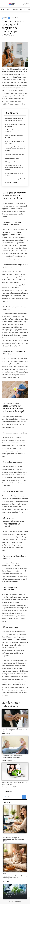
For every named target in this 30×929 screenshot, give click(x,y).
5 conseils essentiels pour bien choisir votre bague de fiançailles (15, 730)
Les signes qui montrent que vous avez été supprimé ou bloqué (14, 119)
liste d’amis (17, 77)
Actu (4, 873)
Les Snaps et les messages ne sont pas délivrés (15, 131)
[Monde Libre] (12, 3)
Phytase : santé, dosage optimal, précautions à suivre (14, 893)
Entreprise (5, 835)
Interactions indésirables (12, 158)
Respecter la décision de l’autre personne (14, 174)
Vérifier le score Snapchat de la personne (14, 136)
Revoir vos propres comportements (15, 179)
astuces (15, 80)
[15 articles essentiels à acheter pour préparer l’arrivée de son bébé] (15, 745)
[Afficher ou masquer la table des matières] (22, 113)
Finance (4, 787)
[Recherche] (23, 3)
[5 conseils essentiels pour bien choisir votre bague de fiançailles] (15, 718)
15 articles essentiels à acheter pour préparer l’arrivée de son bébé (12, 757)
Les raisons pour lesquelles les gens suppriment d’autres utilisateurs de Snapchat (15, 148)
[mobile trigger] (3, 3)
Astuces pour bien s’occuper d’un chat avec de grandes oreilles (15, 877)
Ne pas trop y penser (11, 182)
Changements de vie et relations (14, 154)
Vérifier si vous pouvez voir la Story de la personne (15, 142)
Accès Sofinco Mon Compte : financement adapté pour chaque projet (13, 839)
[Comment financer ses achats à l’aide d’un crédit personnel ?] (15, 771)
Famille (4, 760)
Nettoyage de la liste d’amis (13, 162)
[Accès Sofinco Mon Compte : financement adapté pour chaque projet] (15, 819)
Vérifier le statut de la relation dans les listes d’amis (15, 125)
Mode (4, 733)
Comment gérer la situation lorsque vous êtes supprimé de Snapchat (14, 167)
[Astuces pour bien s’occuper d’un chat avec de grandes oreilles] (15, 858)
